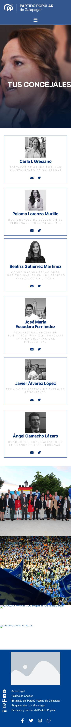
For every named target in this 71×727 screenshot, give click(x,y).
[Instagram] (40, 720)
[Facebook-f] (22, 720)
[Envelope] (32, 178)
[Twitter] (39, 178)
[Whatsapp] (48, 720)
